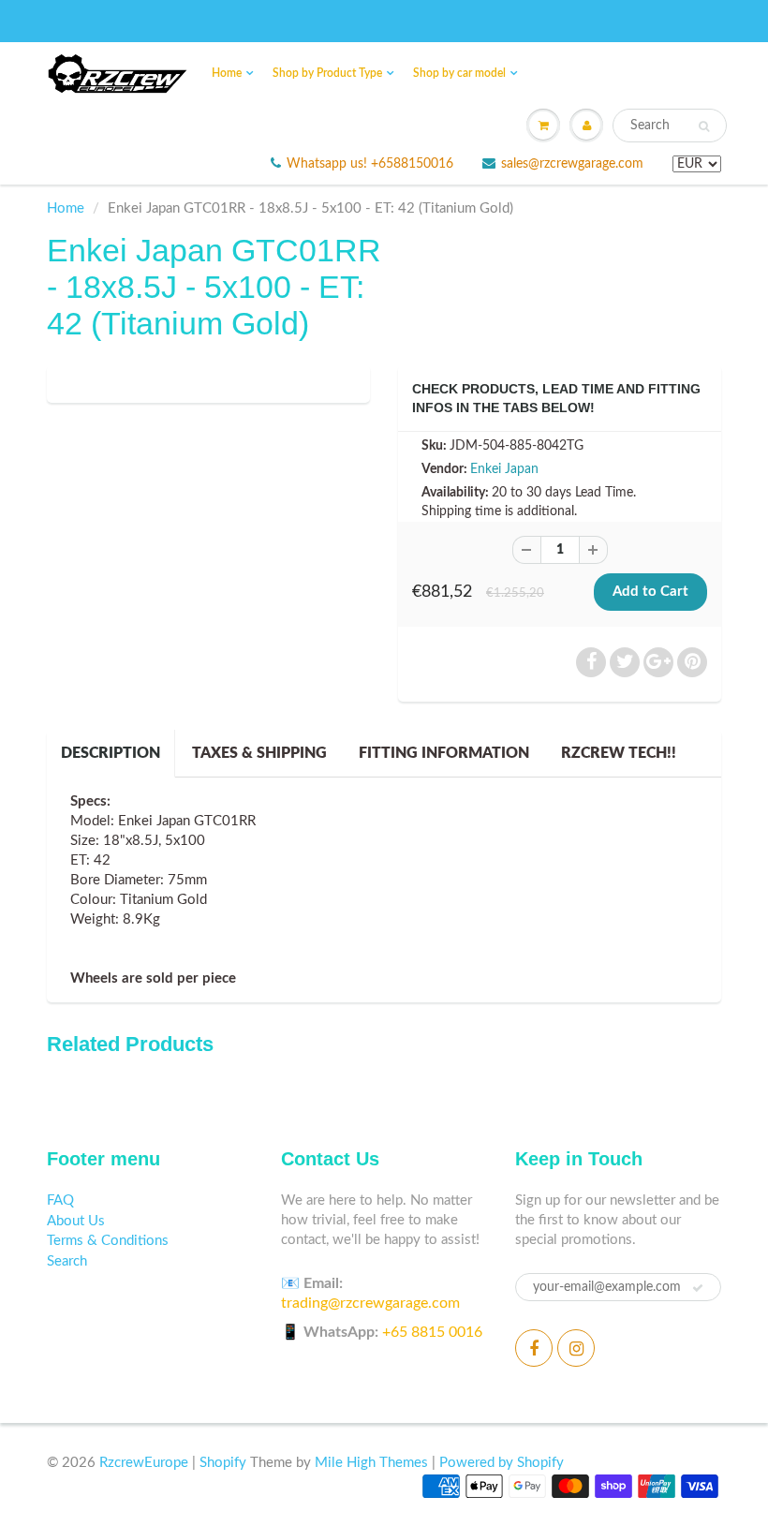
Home (227, 73)
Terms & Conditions (108, 1241)
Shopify (222, 1463)
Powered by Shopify (501, 1463)
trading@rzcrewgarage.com (370, 1303)
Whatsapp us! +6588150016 (370, 163)
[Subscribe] (697, 1288)
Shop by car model (459, 73)
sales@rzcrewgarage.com (572, 163)
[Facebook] (534, 1348)
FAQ (60, 1200)
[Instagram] (576, 1348)
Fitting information (444, 753)
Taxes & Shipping (259, 753)
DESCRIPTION (110, 753)
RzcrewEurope (143, 1463)
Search (67, 1261)
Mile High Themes (371, 1463)
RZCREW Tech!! (618, 753)
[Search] (704, 126)
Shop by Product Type (327, 73)
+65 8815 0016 (432, 1332)
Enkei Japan (504, 469)
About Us (76, 1221)
